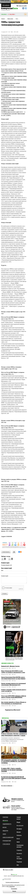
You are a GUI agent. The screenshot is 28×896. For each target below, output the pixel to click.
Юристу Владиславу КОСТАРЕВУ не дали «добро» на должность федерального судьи (13, 671)
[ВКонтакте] (19, 552)
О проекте (19, 850)
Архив (18, 841)
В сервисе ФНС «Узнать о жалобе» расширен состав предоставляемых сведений (11, 770)
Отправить (4, 593)
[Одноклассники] (20, 552)
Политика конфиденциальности (12, 882)
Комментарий (4, 576)
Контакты (19, 853)
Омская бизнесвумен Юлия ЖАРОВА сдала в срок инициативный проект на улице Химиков (13, 677)
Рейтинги (19, 835)
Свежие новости (7, 663)
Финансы (5, 718)
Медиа (18, 822)
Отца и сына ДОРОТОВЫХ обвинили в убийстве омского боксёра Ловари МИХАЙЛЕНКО (13, 696)
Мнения (19, 832)
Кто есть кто (20, 825)
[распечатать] (13, 553)
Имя (2, 570)
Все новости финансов (6, 785)
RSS (18, 865)
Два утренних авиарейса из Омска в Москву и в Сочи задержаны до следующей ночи (13, 702)
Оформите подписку (17, 799)
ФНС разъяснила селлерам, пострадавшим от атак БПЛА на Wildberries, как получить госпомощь (13, 761)
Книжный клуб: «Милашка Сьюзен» (10, 666)
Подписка (19, 861)
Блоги (18, 838)
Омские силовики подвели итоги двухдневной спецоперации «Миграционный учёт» (13, 684)
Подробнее (12, 886)
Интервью (19, 828)
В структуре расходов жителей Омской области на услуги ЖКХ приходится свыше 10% (13, 778)
